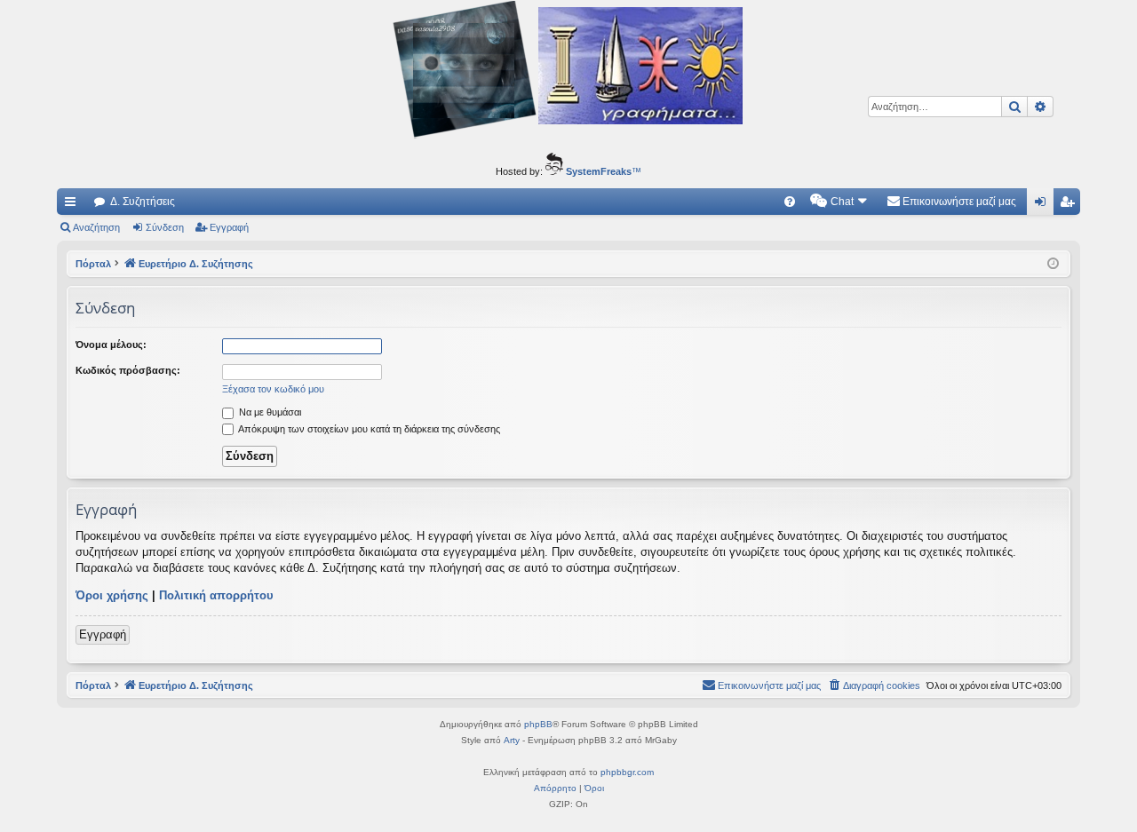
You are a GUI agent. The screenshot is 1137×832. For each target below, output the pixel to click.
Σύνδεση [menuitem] (1044, 205)
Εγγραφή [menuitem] (1070, 205)
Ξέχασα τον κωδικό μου (273, 389)
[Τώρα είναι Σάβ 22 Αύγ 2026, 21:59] (1053, 264)
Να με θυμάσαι (268, 412)
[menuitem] (789, 201)
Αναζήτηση (96, 227)
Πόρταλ (93, 263)
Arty (512, 740)
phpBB (538, 724)
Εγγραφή (229, 227)
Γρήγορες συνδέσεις (73, 205)
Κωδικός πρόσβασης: (128, 370)
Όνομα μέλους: (111, 344)
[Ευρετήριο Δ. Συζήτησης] (568, 72)
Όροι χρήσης (112, 595)
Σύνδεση (165, 227)
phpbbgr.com (627, 772)
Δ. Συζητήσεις (142, 201)
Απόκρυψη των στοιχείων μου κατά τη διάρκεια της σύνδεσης (368, 429)
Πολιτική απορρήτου (216, 595)
